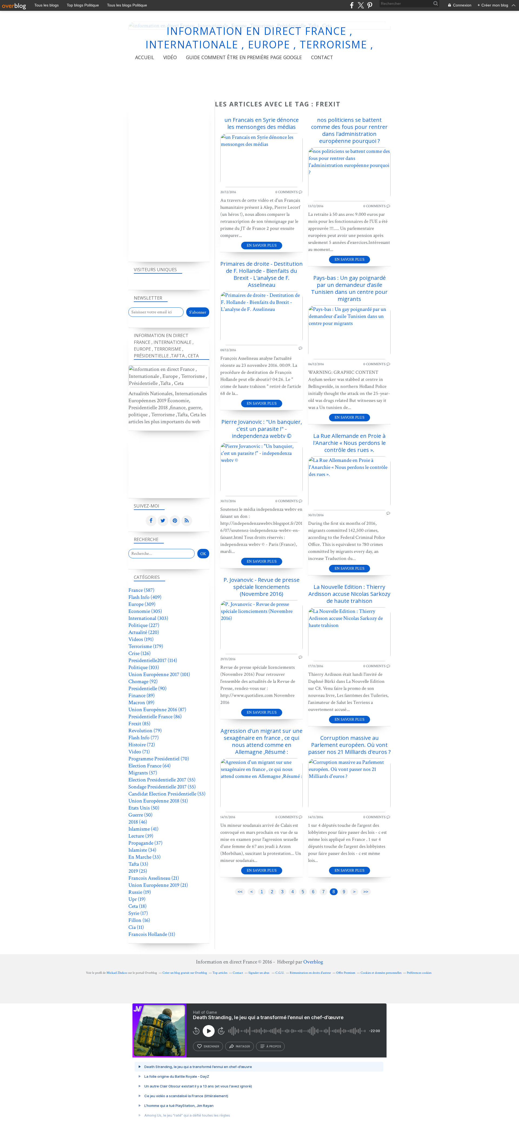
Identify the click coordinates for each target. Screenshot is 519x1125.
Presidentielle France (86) (155, 716)
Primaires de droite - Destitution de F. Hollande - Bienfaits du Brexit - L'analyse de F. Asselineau (261, 274)
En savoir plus (262, 245)
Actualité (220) (143, 632)
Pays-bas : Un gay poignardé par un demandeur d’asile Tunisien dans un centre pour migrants (349, 288)
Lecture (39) (140, 835)
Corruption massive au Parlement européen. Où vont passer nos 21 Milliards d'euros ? (349, 744)
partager (243, 1046)
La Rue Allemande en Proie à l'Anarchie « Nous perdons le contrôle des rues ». (349, 443)
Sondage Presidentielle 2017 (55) (162, 786)
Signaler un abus (259, 973)
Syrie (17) (138, 913)
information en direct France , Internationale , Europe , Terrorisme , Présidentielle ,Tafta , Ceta (259, 44)
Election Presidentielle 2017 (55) (161, 779)
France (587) (141, 590)
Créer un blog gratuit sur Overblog (184, 973)
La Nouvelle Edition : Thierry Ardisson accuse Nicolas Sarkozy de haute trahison (349, 594)
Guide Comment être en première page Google (244, 57)
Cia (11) (136, 927)
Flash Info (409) (144, 597)
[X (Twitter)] (360, 5)
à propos (274, 1046)
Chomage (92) (143, 681)
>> (365, 891)
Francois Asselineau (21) (153, 878)
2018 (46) (137, 821)
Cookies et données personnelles (381, 973)
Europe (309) (141, 604)
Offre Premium (345, 973)
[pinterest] (369, 5)
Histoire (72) (141, 744)
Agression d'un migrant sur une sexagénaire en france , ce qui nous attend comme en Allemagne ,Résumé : (261, 741)
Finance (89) (141, 695)
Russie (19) (139, 892)
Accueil (144, 57)
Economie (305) (145, 611)
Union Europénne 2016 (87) (157, 709)
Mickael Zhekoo (117, 973)
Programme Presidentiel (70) (158, 758)
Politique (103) (143, 667)
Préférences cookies (419, 973)
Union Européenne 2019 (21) (158, 885)
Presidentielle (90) (147, 688)
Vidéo (170, 57)
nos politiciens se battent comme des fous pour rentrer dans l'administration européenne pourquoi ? (349, 130)
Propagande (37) (145, 843)
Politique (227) (143, 625)
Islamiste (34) (142, 850)
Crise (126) (139, 653)
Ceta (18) (137, 906)
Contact (322, 57)
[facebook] (351, 5)
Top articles (219, 973)
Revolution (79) (145, 730)
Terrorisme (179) (145, 646)
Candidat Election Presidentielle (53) (166, 793)
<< (240, 891)
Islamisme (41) (143, 828)
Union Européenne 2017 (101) (159, 674)
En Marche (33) (144, 857)
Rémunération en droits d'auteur (310, 973)
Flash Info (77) (143, 737)
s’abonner (211, 1046)
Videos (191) (141, 639)
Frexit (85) (139, 723)
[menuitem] (144, 57)
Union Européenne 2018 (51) (158, 800)
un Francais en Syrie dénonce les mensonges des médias (261, 123)
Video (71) (139, 751)
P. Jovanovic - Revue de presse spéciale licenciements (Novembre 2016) (262, 586)
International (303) (148, 618)
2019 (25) (137, 871)
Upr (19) (136, 899)
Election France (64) (149, 765)
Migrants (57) (142, 772)
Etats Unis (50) (143, 807)
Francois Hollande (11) (151, 934)
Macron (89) (141, 702)
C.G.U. (279, 973)
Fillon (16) (139, 920)
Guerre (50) (140, 814)
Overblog (313, 961)
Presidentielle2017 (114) (152, 660)
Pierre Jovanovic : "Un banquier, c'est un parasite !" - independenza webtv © (261, 428)
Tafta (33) (138, 864)
